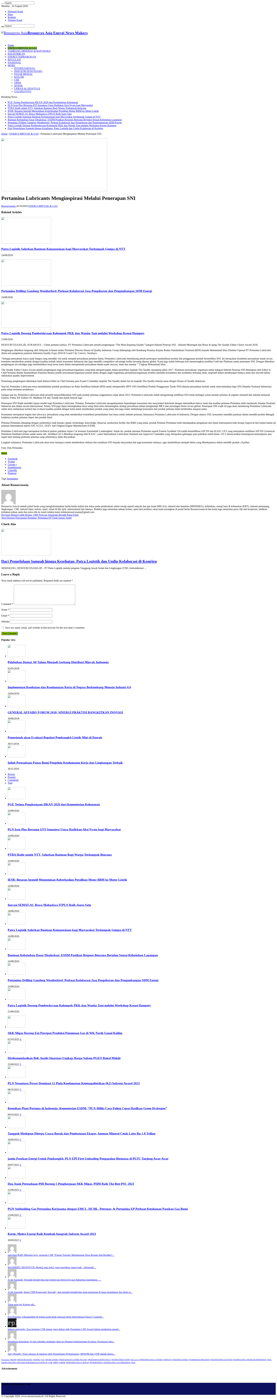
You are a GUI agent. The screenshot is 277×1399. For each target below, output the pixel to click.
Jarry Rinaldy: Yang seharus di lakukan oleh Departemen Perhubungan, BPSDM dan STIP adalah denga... (61, 1354)
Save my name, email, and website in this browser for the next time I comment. (45, 627)
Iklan (10, 14)
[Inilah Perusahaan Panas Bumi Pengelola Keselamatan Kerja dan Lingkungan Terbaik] (16, 756)
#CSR (50, 1363)
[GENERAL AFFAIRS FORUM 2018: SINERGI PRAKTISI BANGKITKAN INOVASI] (16, 706)
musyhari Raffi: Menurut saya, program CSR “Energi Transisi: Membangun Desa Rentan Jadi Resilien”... (61, 1255)
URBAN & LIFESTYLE (27, 88)
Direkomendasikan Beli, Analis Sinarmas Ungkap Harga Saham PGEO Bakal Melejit (64, 1058)
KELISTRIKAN (16, 53)
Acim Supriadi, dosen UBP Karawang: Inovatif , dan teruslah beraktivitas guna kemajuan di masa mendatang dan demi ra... (70, 1292)
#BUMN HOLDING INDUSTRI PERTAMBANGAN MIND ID (24, 1363)
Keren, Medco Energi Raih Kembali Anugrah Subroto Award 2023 (52, 1234)
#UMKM (62, 1363)
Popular (12, 777)
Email (5, 615)
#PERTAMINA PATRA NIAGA (99, 1360)
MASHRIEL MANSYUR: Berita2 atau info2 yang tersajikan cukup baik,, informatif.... (52, 1267)
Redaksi (12, 17)
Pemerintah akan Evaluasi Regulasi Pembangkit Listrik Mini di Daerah (55, 737)
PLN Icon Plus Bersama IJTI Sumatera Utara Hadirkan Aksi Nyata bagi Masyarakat (50, 105)
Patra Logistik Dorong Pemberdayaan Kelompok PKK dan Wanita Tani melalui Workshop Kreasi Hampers (62, 125)
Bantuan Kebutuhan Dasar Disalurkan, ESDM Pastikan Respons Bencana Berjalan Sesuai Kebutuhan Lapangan (65, 119)
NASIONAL (14, 62)
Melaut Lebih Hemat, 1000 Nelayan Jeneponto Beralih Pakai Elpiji (40, 515)
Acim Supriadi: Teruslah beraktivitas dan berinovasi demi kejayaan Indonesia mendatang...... (54, 1279)
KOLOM (19, 77)
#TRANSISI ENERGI (180, 1360)
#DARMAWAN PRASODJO (199, 1360)
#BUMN (13, 1360)
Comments (13, 780)
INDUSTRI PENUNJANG (28, 71)
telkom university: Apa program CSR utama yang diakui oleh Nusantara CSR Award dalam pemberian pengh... (64, 1329)
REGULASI (14, 59)
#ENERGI (37, 1360)
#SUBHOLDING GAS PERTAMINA (116, 1363)
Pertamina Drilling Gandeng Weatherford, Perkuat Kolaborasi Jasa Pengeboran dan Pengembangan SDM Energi (65, 122)
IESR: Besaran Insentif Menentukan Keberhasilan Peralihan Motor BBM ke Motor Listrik (53, 111)
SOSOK (18, 85)
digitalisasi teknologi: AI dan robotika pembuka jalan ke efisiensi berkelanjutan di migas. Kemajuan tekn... (61, 1341)
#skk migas (134, 1360)
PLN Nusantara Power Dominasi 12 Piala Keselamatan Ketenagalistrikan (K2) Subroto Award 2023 (74, 1083)
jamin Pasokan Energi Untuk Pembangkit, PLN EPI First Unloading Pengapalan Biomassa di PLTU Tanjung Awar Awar (88, 1158)
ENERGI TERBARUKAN (22, 56)
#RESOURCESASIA (24, 1360)
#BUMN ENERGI (52, 1360)
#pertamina (12, 478)
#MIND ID (167, 1360)
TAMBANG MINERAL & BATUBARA (29, 51)
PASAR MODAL (23, 74)
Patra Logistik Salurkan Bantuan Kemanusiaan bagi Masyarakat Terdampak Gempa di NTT (54, 116)
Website (5, 621)
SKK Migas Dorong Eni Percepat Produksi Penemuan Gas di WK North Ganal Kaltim (65, 1033)
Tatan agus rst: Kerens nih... (22, 1304)
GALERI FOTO (22, 91)
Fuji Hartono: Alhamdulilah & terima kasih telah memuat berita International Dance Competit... (56, 1317)
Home (11, 45)
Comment (7, 604)
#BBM (55, 1363)
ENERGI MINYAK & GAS (22, 48)
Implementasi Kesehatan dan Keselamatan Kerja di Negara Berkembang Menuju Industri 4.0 (69, 687)
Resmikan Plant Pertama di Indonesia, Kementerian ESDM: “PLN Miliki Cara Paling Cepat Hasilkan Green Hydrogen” (87, 1108)
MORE (11, 65)
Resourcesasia (8, 206)
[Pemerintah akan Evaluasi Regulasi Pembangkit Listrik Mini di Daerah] (16, 731)
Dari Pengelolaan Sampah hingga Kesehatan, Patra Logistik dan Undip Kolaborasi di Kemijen (55, 128)
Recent (11, 774)
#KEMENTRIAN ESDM (120, 1360)
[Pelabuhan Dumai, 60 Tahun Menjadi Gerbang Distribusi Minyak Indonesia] (16, 656)
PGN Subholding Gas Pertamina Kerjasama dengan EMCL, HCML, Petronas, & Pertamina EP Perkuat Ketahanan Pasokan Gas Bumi (98, 1209)
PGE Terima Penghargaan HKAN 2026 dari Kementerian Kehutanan (43, 102)
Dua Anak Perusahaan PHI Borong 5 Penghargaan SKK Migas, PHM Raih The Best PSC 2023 (71, 1183)
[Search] (2, 3)
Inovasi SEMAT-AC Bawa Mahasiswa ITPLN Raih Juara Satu (40, 114)
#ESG (133, 1363)
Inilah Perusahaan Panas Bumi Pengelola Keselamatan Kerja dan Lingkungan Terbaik (65, 762)
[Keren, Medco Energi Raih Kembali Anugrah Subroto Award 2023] (16, 1227)
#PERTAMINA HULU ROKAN (77, 1363)
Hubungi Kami (15, 11)
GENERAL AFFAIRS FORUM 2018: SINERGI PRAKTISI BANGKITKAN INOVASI (65, 712)
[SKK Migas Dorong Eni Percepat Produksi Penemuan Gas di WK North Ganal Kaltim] (16, 1026)
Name (5, 609)
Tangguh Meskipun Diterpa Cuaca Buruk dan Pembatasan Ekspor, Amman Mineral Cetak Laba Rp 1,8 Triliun (81, 1133)
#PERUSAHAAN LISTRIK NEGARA (73, 1360)
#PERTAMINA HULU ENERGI (151, 1360)
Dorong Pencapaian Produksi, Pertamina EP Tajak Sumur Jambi (36, 517)
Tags (10, 783)
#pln (43, 1360)
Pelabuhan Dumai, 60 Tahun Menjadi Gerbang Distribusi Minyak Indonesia (58, 662)
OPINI (17, 82)
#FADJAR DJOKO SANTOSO (221, 1360)
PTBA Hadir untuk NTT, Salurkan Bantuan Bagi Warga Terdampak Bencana (47, 108)
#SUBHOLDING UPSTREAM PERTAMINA (249, 1360)
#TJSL (269, 1360)
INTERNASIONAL (24, 68)
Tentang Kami (15, 20)
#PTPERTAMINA (96, 1363)
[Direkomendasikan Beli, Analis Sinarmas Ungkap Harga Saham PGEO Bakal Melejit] (16, 1052)
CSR (16, 80)
